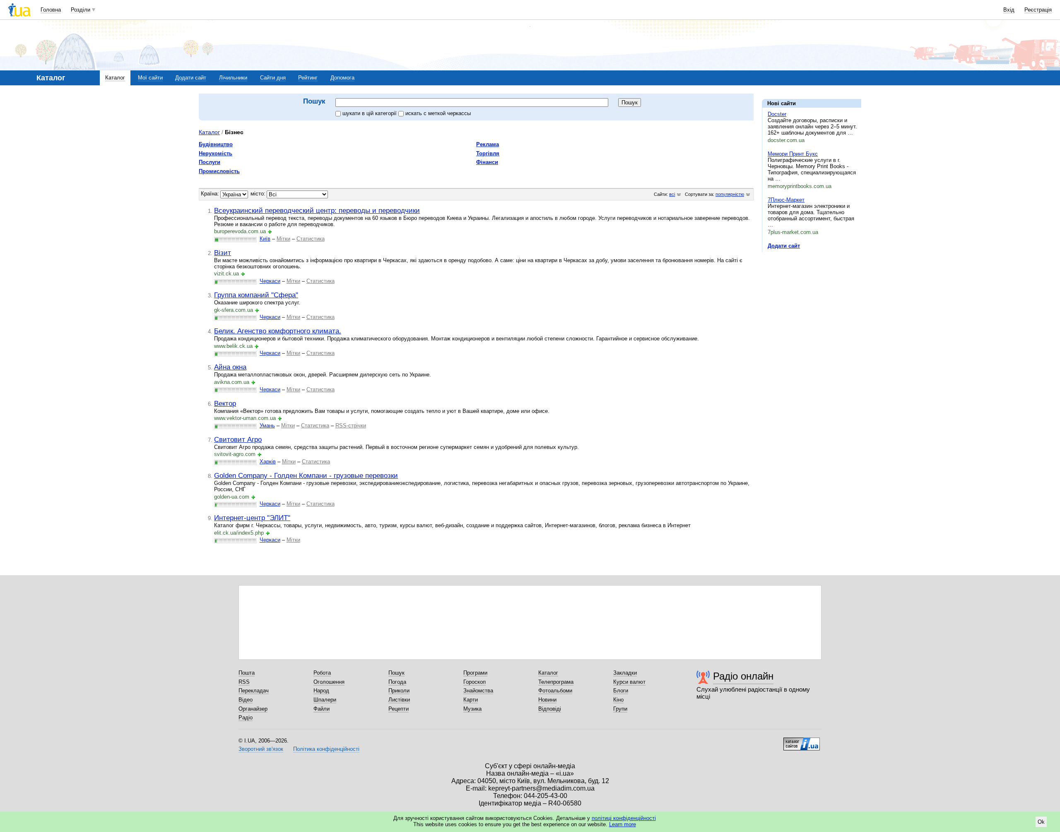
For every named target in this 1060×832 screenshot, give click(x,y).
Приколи (399, 690)
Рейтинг (308, 78)
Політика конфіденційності (326, 749)
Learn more (622, 824)
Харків (268, 461)
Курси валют (629, 682)
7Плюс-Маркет (786, 200)
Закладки (625, 673)
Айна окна (230, 367)
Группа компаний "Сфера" (256, 295)
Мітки (283, 239)
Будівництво (216, 144)
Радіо (245, 717)
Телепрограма (555, 682)
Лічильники (233, 78)
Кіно (618, 700)
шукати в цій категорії (370, 113)
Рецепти (398, 709)
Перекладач (253, 690)
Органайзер (252, 709)
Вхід (1008, 10)
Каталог (115, 78)
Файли (321, 709)
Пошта (246, 673)
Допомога (342, 78)
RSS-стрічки (350, 425)
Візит (222, 252)
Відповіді (549, 709)
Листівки (399, 700)
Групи (620, 709)
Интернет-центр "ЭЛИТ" (252, 518)
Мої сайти (150, 78)
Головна (51, 10)
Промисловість (219, 171)
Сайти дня (273, 78)
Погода (397, 682)
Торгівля (487, 153)
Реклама (487, 144)
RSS (244, 682)
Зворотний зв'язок (260, 749)
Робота (322, 673)
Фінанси (487, 162)
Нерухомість (215, 153)
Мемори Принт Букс (793, 154)
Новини (547, 700)
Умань (267, 425)
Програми (475, 673)
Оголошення (328, 682)
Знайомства (478, 690)
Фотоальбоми (555, 690)
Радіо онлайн (743, 676)
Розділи (80, 10)
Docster (777, 114)
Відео (245, 700)
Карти (470, 700)
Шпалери (324, 700)
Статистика (310, 239)
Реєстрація (1038, 10)
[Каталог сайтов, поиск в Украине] (801, 741)
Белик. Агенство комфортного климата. (277, 331)
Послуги (209, 162)
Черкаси (270, 281)
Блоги (620, 690)
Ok (1041, 822)
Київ (265, 239)
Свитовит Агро (238, 439)
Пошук (396, 673)
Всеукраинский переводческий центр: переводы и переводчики (317, 210)
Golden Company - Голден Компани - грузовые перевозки (306, 475)
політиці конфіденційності (624, 818)
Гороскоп (474, 682)
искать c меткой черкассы (438, 113)
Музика (472, 709)
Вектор (225, 403)
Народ (321, 690)
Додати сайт (190, 78)
